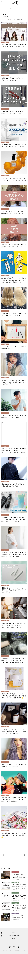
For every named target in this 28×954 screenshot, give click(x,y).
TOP (2, 8)
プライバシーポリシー (14, 935)
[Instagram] (9, 947)
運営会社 (14, 938)
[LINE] (14, 947)
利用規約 (14, 932)
